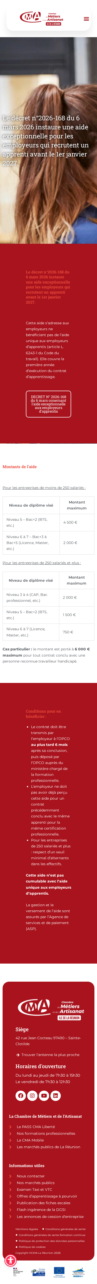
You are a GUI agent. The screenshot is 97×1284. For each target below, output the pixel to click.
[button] (86, 18)
